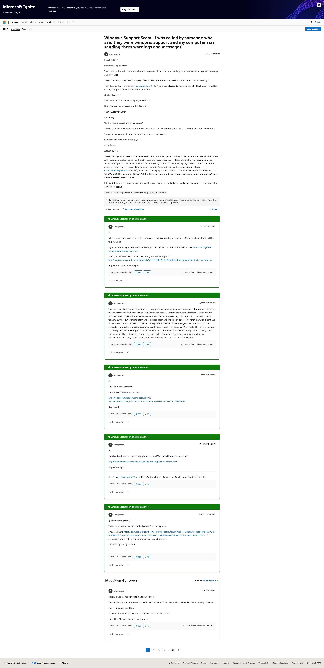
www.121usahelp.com (114, 170)
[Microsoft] (4, 22)
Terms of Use (264, 663)
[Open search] (311, 22)
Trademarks (297, 663)
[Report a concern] (127, 280)
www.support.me (142, 86)
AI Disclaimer (174, 663)
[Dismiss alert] (319, 5)
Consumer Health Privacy (243, 663)
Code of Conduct (280, 663)
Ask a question (313, 29)
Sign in (318, 22)
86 (172, 650)
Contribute (214, 663)
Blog (203, 663)
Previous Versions (190, 663)
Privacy (225, 663)
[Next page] (178, 650)
